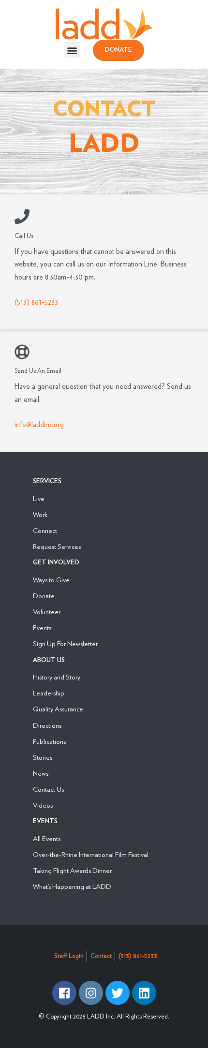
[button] (72, 50)
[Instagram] (91, 993)
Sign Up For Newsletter (65, 643)
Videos (43, 805)
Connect (45, 530)
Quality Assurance (58, 709)
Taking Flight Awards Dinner (72, 870)
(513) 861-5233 (36, 302)
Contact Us (48, 789)
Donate (44, 595)
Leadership (48, 693)
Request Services (57, 546)
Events (42, 627)
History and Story (56, 677)
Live (39, 498)
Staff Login (69, 956)
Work (40, 514)
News (40, 773)
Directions (47, 725)
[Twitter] (117, 993)
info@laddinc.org (39, 424)
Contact (101, 956)
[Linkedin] (144, 993)
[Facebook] (64, 993)
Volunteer (46, 611)
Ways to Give (51, 580)
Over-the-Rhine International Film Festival (91, 854)
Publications (49, 741)
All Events (46, 838)
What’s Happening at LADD (72, 886)
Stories (42, 757)
